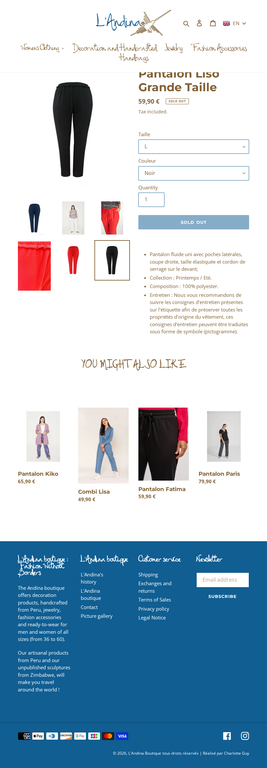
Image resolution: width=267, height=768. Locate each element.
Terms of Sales (154, 599)
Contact (89, 607)
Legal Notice (152, 617)
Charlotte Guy (236, 753)
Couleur (147, 160)
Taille (144, 134)
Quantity (148, 187)
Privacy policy (153, 608)
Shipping (148, 574)
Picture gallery (97, 616)
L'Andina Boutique (144, 753)
